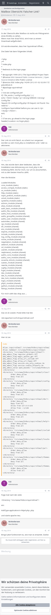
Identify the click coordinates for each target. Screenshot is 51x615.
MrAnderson (7, 15)
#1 (49, 29)
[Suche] (48, 3)
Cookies (27, 587)
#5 (49, 333)
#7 (49, 530)
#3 (49, 160)
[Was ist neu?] (43, 3)
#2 (49, 136)
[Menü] (3, 3)
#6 (49, 491)
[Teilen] (45, 29)
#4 (49, 309)
